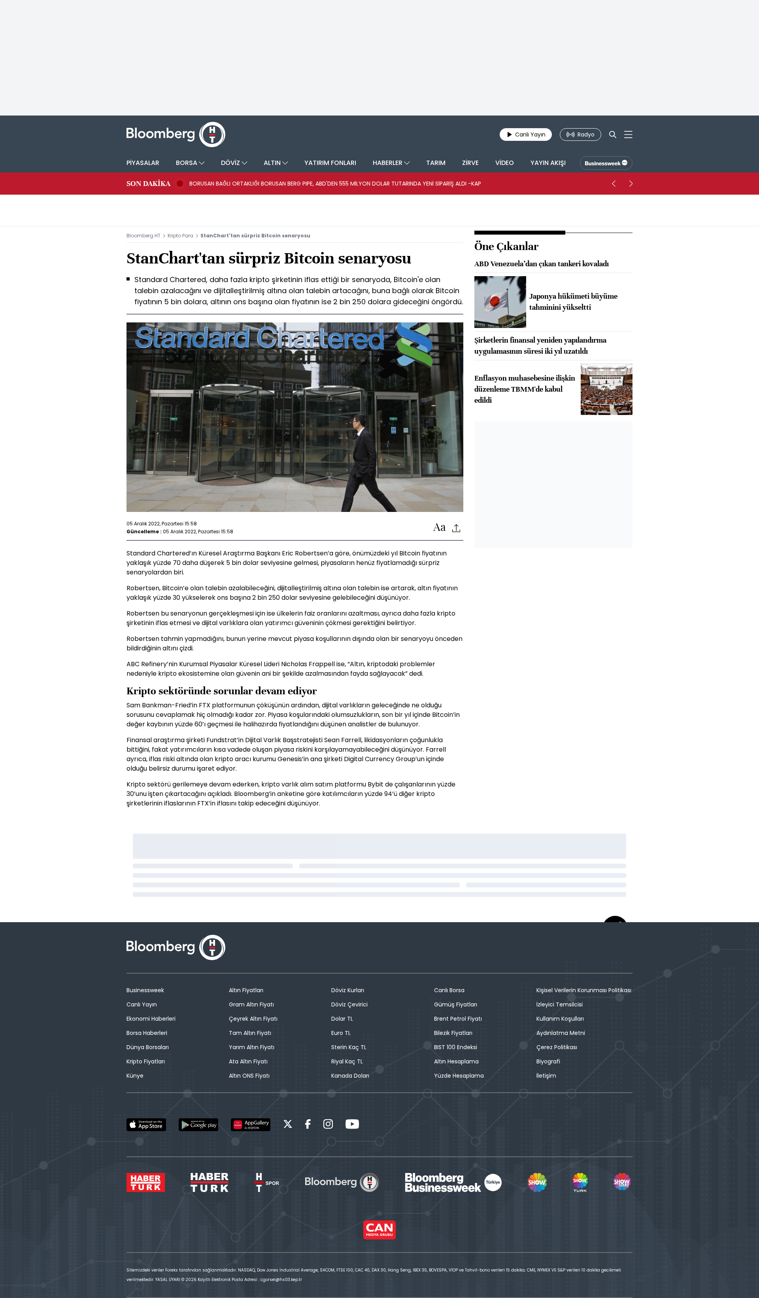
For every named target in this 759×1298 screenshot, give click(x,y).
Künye (134, 1076)
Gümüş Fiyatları (455, 1004)
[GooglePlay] (198, 1125)
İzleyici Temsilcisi (559, 1004)
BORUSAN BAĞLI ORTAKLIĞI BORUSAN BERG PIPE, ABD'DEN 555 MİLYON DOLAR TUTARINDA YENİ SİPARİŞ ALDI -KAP (335, 184)
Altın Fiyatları (246, 990)
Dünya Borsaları (147, 1047)
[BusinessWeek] (606, 162)
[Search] (612, 134)
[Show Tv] (537, 1182)
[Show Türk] (579, 1182)
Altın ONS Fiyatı (249, 1076)
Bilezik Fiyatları (453, 1033)
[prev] (613, 183)
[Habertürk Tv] (209, 1182)
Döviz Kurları (347, 990)
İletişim (546, 1076)
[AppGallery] (250, 1125)
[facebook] (308, 1125)
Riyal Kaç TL (347, 1061)
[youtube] (352, 1125)
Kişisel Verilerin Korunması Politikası (583, 990)
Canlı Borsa (449, 990)
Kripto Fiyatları (145, 1061)
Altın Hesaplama (456, 1061)
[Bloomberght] (175, 134)
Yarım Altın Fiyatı (251, 1047)
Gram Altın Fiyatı (251, 1004)
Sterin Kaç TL (348, 1047)
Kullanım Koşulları (560, 1019)
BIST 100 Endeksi (455, 1047)
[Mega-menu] (628, 134)
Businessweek (145, 990)
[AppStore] (146, 1125)
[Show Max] (623, 1182)
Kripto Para (180, 235)
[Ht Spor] (266, 1182)
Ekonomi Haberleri (151, 1019)
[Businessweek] (453, 1182)
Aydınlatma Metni (560, 1033)
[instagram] (328, 1125)
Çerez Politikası (556, 1047)
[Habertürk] (145, 1182)
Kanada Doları (350, 1076)
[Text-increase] (439, 527)
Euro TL (341, 1033)
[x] (288, 1125)
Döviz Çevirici (349, 1004)
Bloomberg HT (143, 235)
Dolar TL (342, 1019)
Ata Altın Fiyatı (248, 1061)
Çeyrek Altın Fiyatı (253, 1019)
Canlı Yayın (141, 1004)
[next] (631, 183)
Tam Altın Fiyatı (250, 1033)
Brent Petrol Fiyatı (458, 1019)
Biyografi (548, 1061)
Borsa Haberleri (146, 1033)
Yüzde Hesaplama (459, 1076)
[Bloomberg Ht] (342, 1182)
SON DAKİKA (148, 184)
